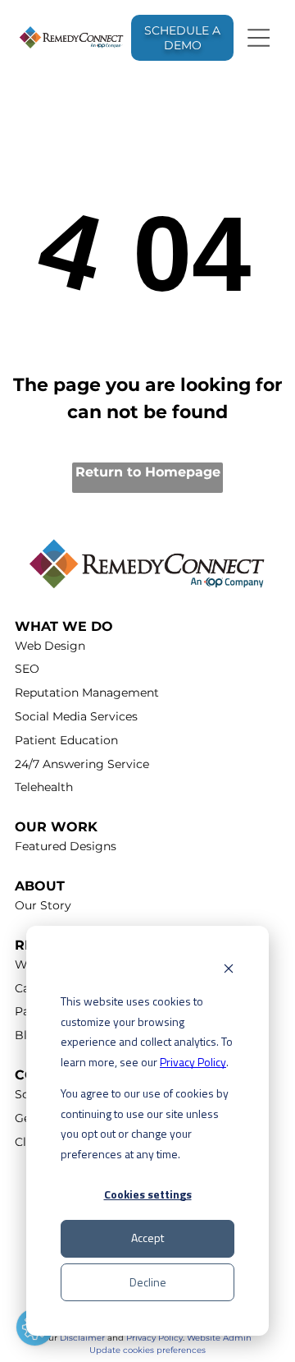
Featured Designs (65, 846)
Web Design (50, 645)
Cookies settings (148, 1194)
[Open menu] (258, 37)
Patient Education (66, 740)
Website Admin (219, 1337)
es (201, 1350)
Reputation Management (87, 692)
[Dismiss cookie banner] (228, 970)
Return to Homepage (147, 472)
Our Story (43, 905)
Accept (147, 1237)
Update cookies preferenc (143, 1350)
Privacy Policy (193, 1061)
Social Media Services (76, 716)
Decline (147, 1282)
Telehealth (44, 787)
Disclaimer (82, 1337)
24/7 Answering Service (82, 764)
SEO (27, 668)
